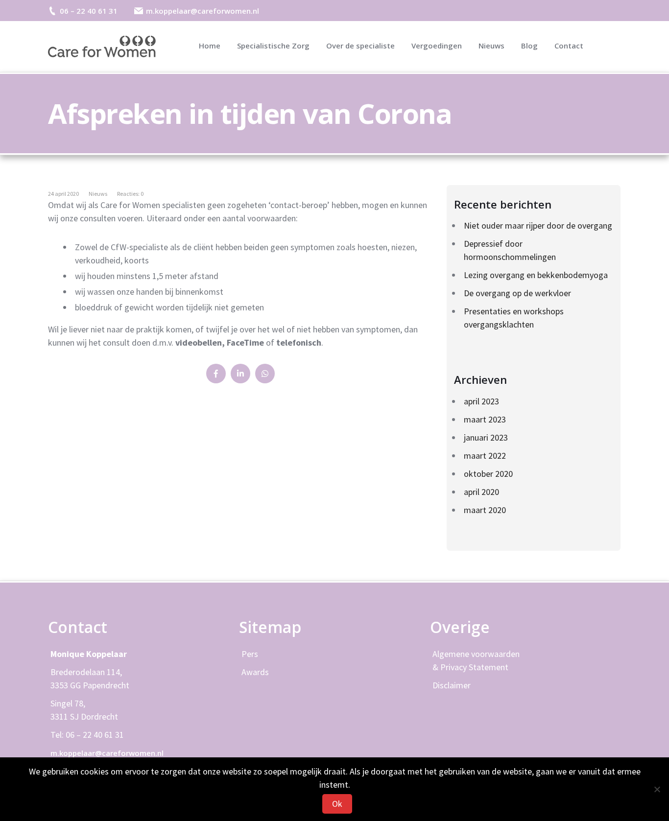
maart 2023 (485, 419)
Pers (249, 653)
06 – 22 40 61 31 (89, 11)
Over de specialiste (360, 45)
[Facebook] (216, 373)
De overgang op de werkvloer (517, 293)
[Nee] (657, 789)
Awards (255, 672)
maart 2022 (485, 455)
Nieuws (491, 45)
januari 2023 (486, 437)
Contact (568, 45)
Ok (337, 803)
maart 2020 (485, 510)
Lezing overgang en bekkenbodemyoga (536, 275)
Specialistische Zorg (273, 45)
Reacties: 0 (130, 193)
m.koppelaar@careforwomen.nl (202, 11)
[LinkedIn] (240, 373)
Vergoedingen (436, 45)
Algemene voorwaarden (476, 653)
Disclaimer (451, 685)
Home (209, 45)
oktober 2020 (488, 473)
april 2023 (481, 401)
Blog (529, 45)
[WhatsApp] (265, 373)
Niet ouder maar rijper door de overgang (538, 225)
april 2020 (481, 491)
